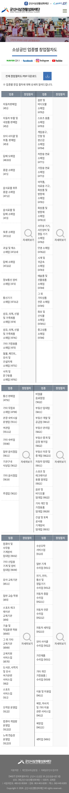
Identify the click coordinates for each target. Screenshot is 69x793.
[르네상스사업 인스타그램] (42, 60)
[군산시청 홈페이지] (61, 3)
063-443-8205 (60, 783)
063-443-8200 (40, 783)
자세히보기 (28, 240)
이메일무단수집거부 (49, 770)
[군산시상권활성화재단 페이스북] (36, 3)
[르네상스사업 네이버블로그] (13, 60)
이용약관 (15, 770)
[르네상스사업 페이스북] (28, 60)
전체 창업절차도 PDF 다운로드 (21, 76)
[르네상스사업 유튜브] (57, 60)
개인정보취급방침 (29, 770)
